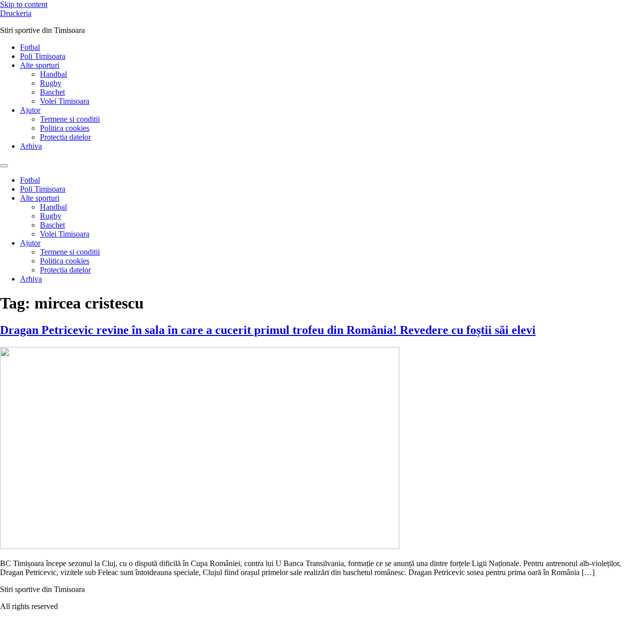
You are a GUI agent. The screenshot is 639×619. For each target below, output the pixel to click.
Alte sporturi (39, 65)
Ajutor (30, 110)
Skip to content (23, 4)
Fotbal (30, 47)
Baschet (52, 92)
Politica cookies (64, 128)
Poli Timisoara (42, 56)
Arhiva (31, 146)
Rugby (50, 83)
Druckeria (15, 13)
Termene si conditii (70, 119)
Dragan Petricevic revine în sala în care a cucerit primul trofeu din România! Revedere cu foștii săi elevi (268, 329)
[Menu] (4, 165)
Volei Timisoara (64, 101)
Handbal (53, 74)
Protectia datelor (65, 137)
